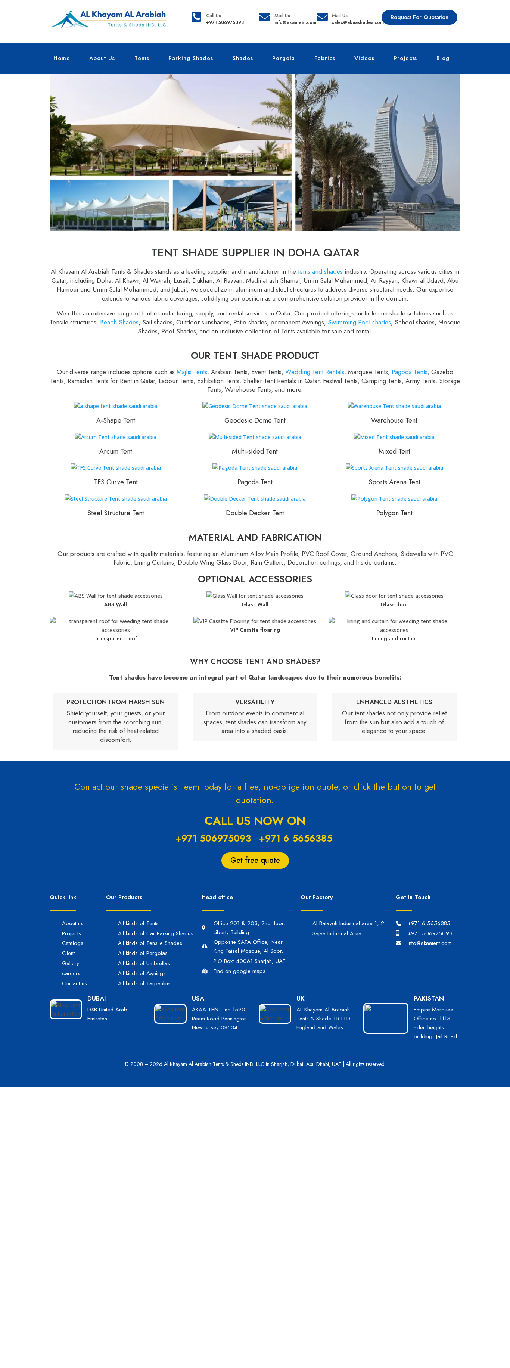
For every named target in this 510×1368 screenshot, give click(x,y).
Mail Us (282, 15)
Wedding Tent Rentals (314, 371)
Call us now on (255, 820)
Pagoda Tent (255, 482)
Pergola (283, 58)
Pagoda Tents (409, 371)
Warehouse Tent (394, 420)
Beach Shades (119, 322)
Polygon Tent (394, 513)
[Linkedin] (402, 956)
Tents (141, 58)
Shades (243, 58)
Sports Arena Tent (394, 482)
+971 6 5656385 (295, 838)
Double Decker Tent (255, 513)
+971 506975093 (213, 838)
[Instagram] (433, 956)
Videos (364, 58)
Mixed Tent (394, 451)
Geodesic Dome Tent (255, 420)
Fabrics (324, 58)
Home (61, 58)
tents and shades (320, 271)
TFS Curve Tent (116, 482)
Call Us (213, 15)
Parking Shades (190, 58)
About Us (102, 58)
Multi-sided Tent (255, 451)
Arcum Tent (115, 451)
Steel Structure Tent (115, 513)
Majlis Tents (192, 371)
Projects (405, 58)
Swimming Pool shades (359, 322)
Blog (443, 58)
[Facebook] (418, 956)
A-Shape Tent (115, 420)
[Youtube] (448, 956)
